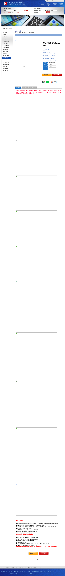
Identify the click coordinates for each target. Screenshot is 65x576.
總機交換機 (5, 51)
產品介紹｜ (8, 567)
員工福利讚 (5, 70)
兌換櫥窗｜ (31, 567)
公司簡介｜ (3, 567)
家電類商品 (5, 66)
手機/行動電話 (6, 41)
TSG (27, 573)
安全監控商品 (6, 59)
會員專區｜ (17, 567)
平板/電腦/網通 (6, 45)
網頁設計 (30, 573)
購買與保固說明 (33, 87)
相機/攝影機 (5, 68)
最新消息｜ (12, 567)
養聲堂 (4, 34)
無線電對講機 (6, 55)
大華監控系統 (6, 62)
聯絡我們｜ (21, 567)
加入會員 (17, 12)
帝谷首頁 (39, 567)
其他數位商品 (6, 64)
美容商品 (5, 53)
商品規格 (25, 87)
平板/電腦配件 (6, 47)
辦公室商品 (5, 57)
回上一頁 (38, 559)
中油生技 (5, 32)
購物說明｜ (35, 567)
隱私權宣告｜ (26, 567)
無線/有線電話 (6, 49)
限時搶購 (5, 39)
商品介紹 (18, 87)
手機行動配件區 (6, 43)
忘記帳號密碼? (7, 12)
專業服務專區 (6, 36)
